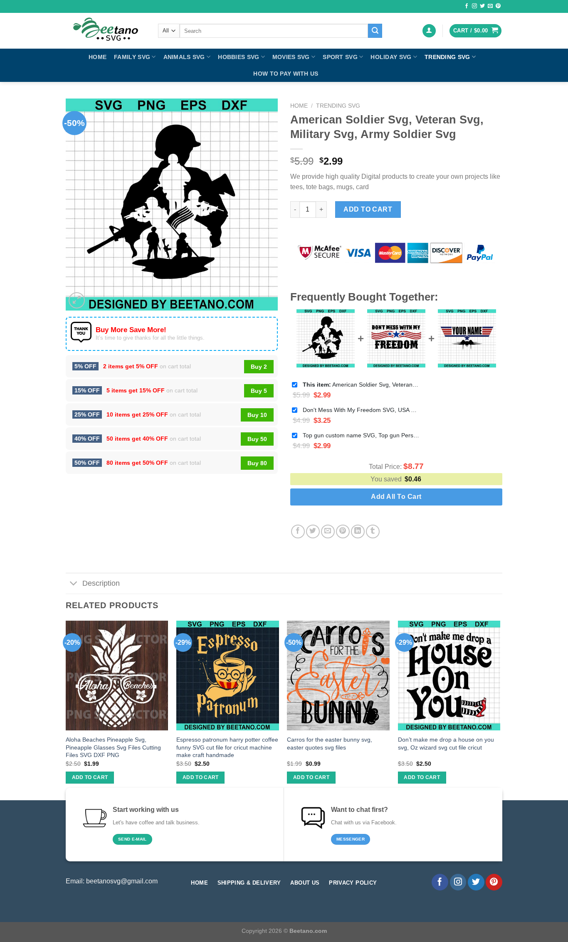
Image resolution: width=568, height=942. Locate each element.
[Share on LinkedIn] (358, 531)
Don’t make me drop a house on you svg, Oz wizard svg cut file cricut (446, 743)
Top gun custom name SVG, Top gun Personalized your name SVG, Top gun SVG (361, 435)
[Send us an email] (490, 6)
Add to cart (367, 209)
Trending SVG (447, 57)
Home (97, 57)
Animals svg (184, 57)
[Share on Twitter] (313, 531)
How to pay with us (285, 73)
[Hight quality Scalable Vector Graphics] (106, 31)
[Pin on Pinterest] (343, 531)
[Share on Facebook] (298, 531)
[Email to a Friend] (328, 531)
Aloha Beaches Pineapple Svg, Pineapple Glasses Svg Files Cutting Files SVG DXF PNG (113, 747)
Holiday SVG (390, 57)
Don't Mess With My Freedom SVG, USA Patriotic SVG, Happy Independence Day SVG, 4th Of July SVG (361, 410)
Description (101, 583)
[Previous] (66, 709)
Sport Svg (340, 57)
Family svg (132, 57)
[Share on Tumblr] (373, 531)
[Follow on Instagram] (474, 6)
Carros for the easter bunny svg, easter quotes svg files (329, 743)
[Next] (500, 709)
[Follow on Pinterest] (498, 6)
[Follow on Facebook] (466, 6)
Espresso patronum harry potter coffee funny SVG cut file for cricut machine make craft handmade (227, 747)
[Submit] (375, 31)
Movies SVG (291, 57)
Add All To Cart (396, 496)
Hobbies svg (238, 57)
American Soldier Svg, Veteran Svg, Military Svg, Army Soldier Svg (361, 384)
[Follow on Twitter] (482, 6)
